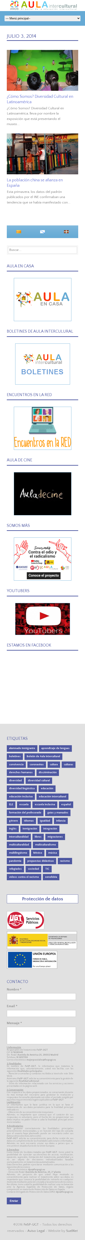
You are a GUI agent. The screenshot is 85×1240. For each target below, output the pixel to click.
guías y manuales (57, 812)
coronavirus (37, 764)
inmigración (30, 828)
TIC (47, 868)
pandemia (15, 860)
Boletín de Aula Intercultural (43, 756)
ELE (11, 804)
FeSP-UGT (31, 1224)
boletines (15, 756)
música (52, 852)
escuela (24, 804)
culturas (68, 764)
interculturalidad (19, 836)
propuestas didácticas (40, 860)
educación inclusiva (21, 796)
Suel (72, 1231)
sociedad (33, 868)
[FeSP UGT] (26, 928)
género (13, 820)
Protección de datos (42, 898)
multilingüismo (18, 852)
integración (50, 828)
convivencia (16, 764)
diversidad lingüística (22, 788)
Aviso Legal (36, 1231)
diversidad (15, 780)
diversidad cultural (39, 780)
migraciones (55, 836)
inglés (13, 828)
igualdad (45, 820)
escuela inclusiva (45, 804)
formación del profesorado (25, 812)
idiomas (29, 820)
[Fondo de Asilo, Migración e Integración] (32, 968)
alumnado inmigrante (22, 748)
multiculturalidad (19, 844)
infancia (61, 820)
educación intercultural (52, 796)
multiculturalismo (45, 844)
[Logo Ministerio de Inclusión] (42, 948)
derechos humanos (21, 772)
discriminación (48, 772)
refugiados (15, 868)
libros (38, 836)
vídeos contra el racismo (24, 877)
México (37, 852)
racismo (65, 860)
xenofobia (51, 877)
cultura (54, 764)
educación (47, 788)
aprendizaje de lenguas (55, 748)
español (66, 804)
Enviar (14, 1201)
